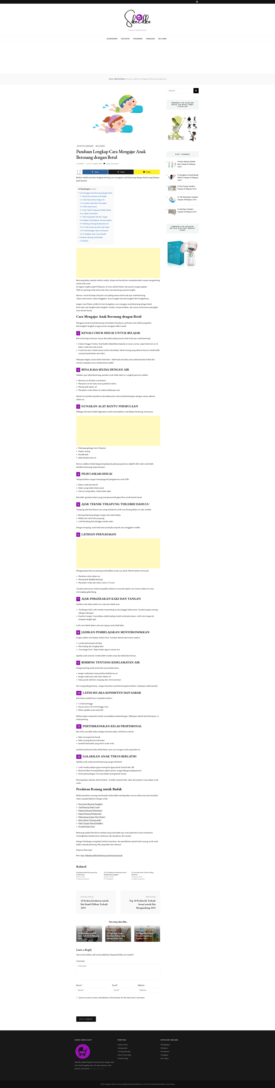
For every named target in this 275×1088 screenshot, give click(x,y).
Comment (80, 961)
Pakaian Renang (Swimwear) (90, 810)
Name (79, 985)
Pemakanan (137, 39)
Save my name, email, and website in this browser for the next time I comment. (112, 997)
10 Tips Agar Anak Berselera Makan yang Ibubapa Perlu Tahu (116, 936)
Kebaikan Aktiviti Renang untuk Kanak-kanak (103, 855)
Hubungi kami (122, 1048)
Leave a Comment (112, 164)
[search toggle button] (197, 2)
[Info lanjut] (183, 129)
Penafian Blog (123, 1058)
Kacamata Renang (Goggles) (90, 804)
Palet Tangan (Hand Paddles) (90, 823)
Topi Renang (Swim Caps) (89, 807)
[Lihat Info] (183, 268)
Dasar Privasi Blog (124, 1055)
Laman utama (123, 1045)
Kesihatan (125, 39)
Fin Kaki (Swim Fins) (86, 826)
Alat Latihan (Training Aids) (89, 820)
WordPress (162, 1084)
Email (115, 985)
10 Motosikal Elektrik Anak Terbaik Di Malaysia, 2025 (88, 936)
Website (141, 985)
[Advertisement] (137, 57)
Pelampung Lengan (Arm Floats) (91, 817)
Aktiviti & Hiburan (85, 146)
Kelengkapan (112, 39)
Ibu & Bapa (162, 39)
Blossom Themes (144, 1084)
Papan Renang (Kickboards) (90, 814)
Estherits (81, 164)
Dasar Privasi (170, 1084)
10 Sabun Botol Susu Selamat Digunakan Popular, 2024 (144, 936)
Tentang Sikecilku (97, 1069)
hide (93, 189)
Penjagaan (150, 39)
